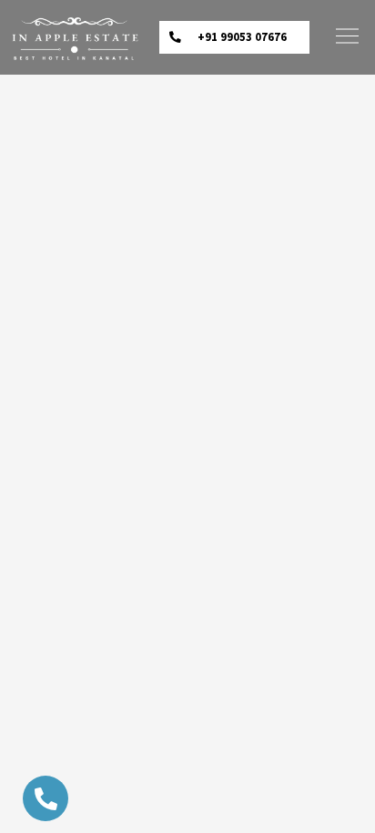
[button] (234, 37)
